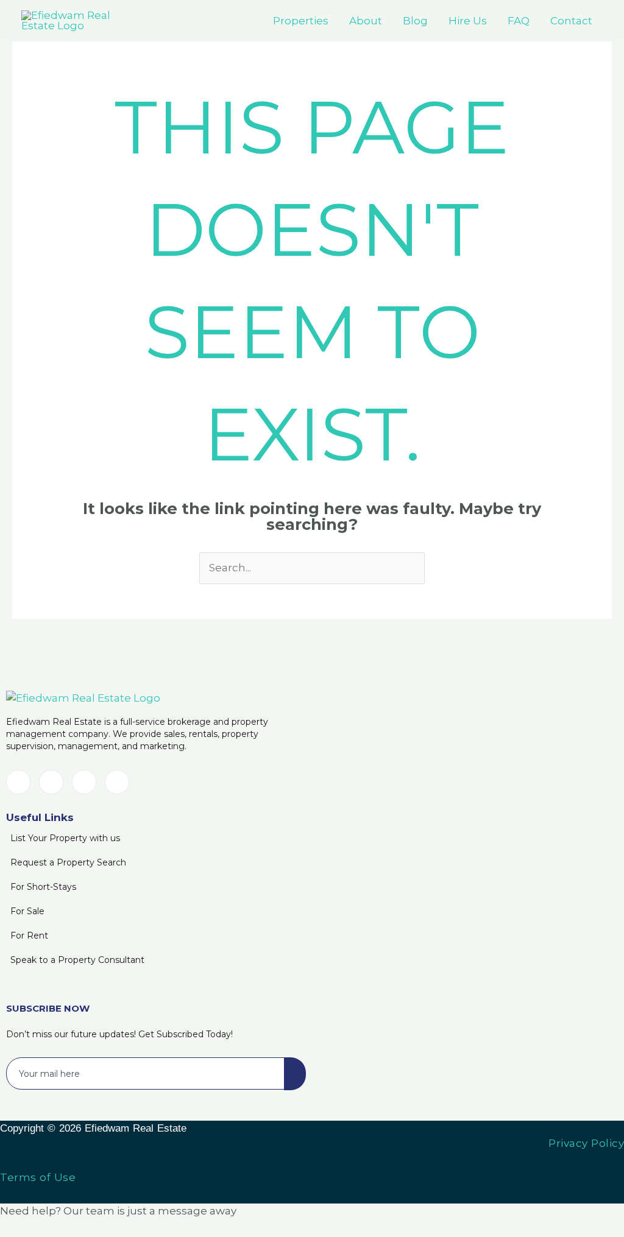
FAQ (519, 21)
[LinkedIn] (18, 782)
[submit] (295, 1073)
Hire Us (467, 21)
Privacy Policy (586, 1143)
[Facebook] (51, 782)
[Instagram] (117, 782)
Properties (300, 21)
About (365, 21)
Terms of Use (38, 1177)
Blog (415, 21)
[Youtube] (84, 782)
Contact (571, 21)
